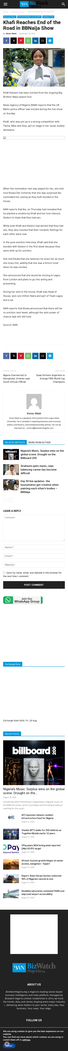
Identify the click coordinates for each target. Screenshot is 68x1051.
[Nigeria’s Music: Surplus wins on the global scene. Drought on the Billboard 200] (11, 454)
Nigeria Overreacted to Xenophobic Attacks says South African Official (16, 378)
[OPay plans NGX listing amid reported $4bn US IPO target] (11, 849)
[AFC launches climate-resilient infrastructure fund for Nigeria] (11, 817)
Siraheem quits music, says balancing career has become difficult (39, 469)
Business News (18, 11)
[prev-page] (5, 500)
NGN (21, 720)
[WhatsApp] (28, 41)
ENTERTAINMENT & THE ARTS (41, 11)
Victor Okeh (11, 33)
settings (26, 1039)
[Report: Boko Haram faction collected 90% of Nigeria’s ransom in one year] (11, 878)
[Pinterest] (21, 41)
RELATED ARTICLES (15, 442)
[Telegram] (50, 41)
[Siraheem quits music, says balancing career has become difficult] (11, 469)
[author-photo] (34, 409)
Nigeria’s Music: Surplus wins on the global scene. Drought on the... (34, 791)
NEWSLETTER (48, 17)
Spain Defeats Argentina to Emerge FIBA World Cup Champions (50, 378)
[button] (5, 4)
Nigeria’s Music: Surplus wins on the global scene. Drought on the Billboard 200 (42, 454)
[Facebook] (6, 41)
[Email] (43, 41)
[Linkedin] (35, 41)
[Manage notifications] (6, 1044)
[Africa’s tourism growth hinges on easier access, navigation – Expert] (11, 864)
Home (6, 11)
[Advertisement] (34, 335)
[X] (13, 41)
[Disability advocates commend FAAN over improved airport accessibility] (11, 893)
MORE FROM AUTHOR (40, 442)
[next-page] (10, 500)
